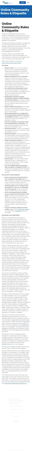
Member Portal (16, 441)
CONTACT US (25, 325)
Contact (16, 436)
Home (16, 425)
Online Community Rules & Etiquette (16, 444)
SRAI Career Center (24, 209)
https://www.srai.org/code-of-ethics (11, 63)
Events (16, 439)
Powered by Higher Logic (16, 454)
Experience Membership (16, 428)
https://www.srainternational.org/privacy (15, 383)
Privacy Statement (16, 443)
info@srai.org (18, 211)
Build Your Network (16, 432)
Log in (22, 2)
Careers (16, 437)
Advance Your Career (16, 430)
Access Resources (16, 433)
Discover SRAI (16, 426)
